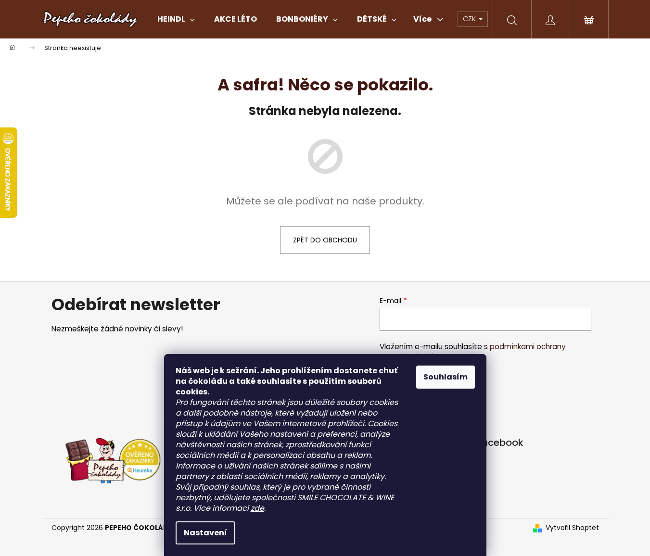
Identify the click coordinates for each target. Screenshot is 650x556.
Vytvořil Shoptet (572, 527)
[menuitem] (176, 19)
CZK (470, 19)
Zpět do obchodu (325, 240)
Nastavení (205, 532)
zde (257, 508)
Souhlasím (445, 376)
